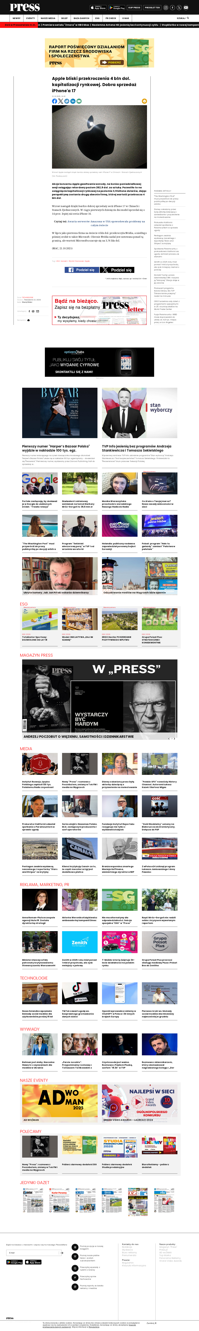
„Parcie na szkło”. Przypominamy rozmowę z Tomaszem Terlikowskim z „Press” (77, 1066)
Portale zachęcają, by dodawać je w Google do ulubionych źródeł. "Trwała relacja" (39, 504)
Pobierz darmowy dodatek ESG (79, 1164)
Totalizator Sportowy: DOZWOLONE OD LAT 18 (34, 638)
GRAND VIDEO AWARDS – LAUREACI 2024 (128, 1120)
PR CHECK (111, 18)
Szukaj (181, 18)
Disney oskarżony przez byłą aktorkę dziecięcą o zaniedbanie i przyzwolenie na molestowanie (166, 213)
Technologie (34, 978)
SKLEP (64, 18)
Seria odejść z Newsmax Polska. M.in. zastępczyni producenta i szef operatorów (79, 827)
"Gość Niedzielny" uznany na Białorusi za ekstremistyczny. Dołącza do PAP (158, 827)
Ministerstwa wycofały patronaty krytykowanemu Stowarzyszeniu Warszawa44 (39, 962)
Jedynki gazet (35, 1182)
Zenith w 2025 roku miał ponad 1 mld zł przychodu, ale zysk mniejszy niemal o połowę (166, 266)
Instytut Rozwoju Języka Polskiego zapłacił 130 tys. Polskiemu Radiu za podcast (38, 784)
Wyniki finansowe (76, 261)
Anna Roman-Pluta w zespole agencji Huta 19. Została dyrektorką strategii (38, 920)
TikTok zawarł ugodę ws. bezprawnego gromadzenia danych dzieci (78, 1014)
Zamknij (151, 1323)
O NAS (125, 18)
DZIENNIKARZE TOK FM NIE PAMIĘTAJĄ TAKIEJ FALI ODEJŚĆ (71, 736)
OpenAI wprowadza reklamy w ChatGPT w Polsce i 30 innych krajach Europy (119, 1014)
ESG (97, 18)
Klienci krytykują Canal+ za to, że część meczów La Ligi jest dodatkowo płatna (79, 869)
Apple (87, 261)
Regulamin (128, 1262)
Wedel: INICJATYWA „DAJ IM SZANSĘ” (77, 638)
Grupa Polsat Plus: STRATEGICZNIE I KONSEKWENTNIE (152, 640)
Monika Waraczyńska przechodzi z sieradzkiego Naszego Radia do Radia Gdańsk (117, 505)
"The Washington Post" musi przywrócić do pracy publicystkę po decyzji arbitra (166, 200)
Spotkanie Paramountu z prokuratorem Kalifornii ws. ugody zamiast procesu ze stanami (166, 252)
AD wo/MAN (165, 1252)
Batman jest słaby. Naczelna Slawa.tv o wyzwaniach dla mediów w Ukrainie (38, 1065)
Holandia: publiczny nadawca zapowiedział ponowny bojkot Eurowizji (119, 546)
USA (58, 261)
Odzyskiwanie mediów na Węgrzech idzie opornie (134, 592)
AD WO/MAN (31, 1120)
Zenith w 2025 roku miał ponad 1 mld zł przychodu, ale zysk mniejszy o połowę (79, 962)
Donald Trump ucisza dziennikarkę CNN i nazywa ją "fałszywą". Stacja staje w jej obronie (166, 279)
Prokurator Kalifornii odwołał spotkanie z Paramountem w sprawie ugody (166, 226)
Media (26, 749)
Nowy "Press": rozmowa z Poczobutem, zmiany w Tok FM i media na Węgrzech (79, 784)
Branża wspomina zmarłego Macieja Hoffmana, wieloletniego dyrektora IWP (118, 869)
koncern (64, 261)
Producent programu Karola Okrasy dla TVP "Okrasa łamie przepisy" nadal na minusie (165, 292)
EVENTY (30, 18)
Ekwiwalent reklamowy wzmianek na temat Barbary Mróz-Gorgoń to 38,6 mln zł (78, 504)
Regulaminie (94, 1327)
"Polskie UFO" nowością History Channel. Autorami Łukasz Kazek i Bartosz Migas (159, 784)
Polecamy (31, 1131)
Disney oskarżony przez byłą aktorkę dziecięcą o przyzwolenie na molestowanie (119, 784)
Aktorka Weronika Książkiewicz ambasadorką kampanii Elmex (79, 919)
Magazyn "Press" (168, 1247)
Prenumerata (129, 1255)
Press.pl (163, 1249)
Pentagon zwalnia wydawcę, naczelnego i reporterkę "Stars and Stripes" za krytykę (165, 239)
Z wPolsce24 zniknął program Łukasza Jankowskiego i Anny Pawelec (158, 869)
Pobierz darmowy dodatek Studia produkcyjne (117, 1166)
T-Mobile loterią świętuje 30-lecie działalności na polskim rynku (118, 962)
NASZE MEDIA (48, 18)
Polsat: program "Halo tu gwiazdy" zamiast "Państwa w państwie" (158, 546)
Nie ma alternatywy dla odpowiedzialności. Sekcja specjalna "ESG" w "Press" (117, 920)
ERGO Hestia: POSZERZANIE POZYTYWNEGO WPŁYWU (116, 638)
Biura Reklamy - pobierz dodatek (155, 1166)
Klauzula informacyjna (134, 1265)
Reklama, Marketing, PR (44, 884)
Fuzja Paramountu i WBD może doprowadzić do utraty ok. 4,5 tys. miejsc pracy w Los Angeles (165, 318)
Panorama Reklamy (170, 1258)
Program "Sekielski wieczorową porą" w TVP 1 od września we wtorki (78, 546)
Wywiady (30, 1029)
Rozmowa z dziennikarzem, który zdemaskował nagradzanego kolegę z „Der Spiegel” (158, 1066)
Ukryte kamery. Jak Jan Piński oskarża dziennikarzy (56, 592)
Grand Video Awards (170, 1260)
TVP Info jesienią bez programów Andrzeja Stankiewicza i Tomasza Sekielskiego (136, 448)
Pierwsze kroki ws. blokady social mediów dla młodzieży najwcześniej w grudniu (158, 1014)
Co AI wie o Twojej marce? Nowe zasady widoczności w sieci (158, 504)
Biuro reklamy (129, 1252)
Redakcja (127, 1247)
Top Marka (165, 1255)
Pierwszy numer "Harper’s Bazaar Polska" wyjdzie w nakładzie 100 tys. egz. (56, 448)
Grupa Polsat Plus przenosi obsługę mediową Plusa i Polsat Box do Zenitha (159, 962)
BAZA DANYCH (81, 18)
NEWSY (16, 18)
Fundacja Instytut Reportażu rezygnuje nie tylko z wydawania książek (118, 827)
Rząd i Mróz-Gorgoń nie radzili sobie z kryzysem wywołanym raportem (159, 920)
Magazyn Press (36, 655)
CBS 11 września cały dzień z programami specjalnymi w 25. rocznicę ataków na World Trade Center (166, 305)
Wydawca (127, 1249)
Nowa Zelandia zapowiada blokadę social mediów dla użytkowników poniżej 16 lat (37, 1014)
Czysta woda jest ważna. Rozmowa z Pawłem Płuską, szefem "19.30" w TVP (117, 1065)
